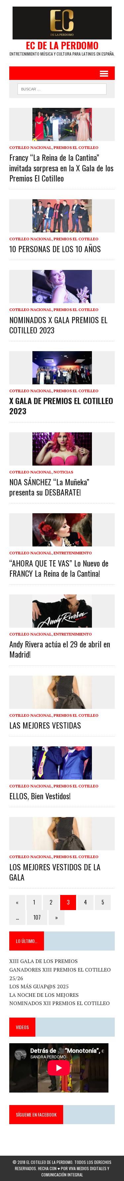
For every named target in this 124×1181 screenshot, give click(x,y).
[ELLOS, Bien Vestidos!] (62, 775)
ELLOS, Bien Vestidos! (40, 796)
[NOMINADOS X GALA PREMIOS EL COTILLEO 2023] (62, 298)
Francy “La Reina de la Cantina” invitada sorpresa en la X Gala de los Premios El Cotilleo (61, 167)
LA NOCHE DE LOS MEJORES (44, 995)
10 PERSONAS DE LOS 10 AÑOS (55, 248)
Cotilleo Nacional (30, 147)
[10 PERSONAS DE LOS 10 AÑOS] (62, 227)
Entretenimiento (73, 552)
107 (37, 917)
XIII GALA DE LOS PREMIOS (43, 961)
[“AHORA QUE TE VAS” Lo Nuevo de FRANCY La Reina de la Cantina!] (62, 542)
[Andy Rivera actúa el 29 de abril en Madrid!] (62, 623)
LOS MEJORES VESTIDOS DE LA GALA (55, 872)
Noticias (63, 472)
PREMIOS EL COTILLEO (76, 147)
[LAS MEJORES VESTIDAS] (62, 704)
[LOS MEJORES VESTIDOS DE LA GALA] (62, 846)
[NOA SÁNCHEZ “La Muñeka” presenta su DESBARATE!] (62, 461)
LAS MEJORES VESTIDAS (45, 725)
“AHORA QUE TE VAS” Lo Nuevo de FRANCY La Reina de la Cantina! (58, 568)
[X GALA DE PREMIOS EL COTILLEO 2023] (62, 380)
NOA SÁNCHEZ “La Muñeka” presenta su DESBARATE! (49, 487)
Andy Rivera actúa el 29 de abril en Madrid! (59, 649)
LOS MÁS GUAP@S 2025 (39, 986)
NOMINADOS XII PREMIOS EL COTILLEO (59, 1003)
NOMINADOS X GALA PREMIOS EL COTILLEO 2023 (58, 325)
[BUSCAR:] (62, 88)
